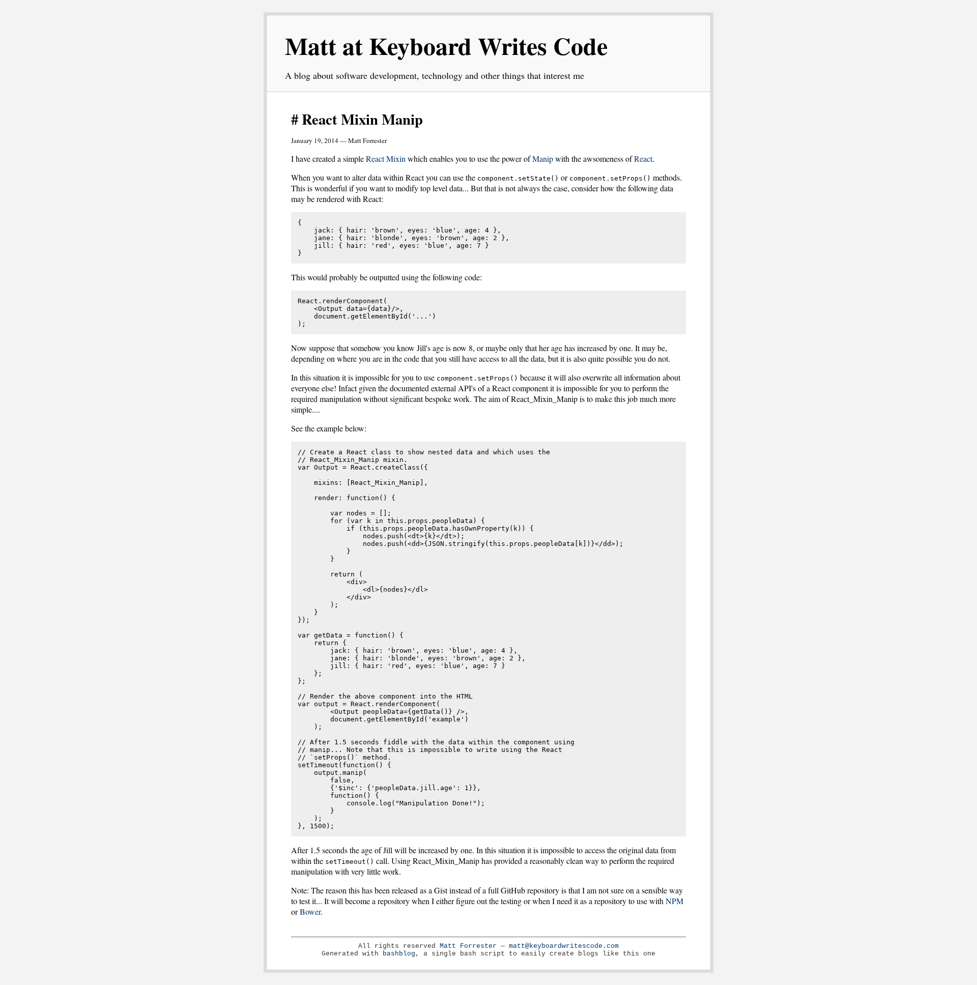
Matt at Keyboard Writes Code (446, 45)
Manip (542, 158)
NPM (674, 900)
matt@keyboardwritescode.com (564, 946)
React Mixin (386, 158)
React (643, 158)
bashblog (399, 954)
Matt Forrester (468, 946)
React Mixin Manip (362, 119)
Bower (310, 911)
